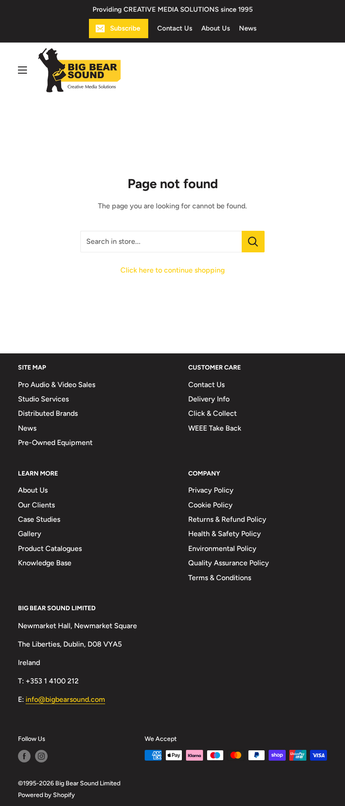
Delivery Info (209, 399)
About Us (215, 28)
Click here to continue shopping (172, 270)
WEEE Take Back (214, 428)
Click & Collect (212, 413)
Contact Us (174, 28)
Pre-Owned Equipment (55, 442)
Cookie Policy (210, 505)
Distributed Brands (48, 413)
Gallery (29, 533)
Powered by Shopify (46, 795)
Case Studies (39, 519)
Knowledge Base (44, 563)
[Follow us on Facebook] (24, 756)
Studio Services (43, 399)
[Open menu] (22, 70)
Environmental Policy (222, 548)
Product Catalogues (50, 548)
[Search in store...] (253, 241)
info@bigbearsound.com (65, 699)
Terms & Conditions (219, 577)
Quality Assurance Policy (228, 563)
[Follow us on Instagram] (41, 756)
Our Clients (36, 505)
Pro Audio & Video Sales (56, 384)
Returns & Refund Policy (227, 519)
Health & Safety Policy (224, 533)
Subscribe (125, 28)
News (248, 28)
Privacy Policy (211, 490)
